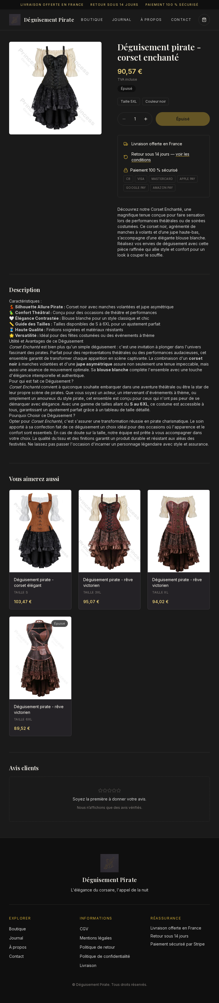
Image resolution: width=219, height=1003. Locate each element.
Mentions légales (96, 938)
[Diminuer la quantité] (124, 119)
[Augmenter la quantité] (145, 119)
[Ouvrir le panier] (204, 19)
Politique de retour (97, 947)
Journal (121, 19)
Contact (181, 19)
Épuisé (183, 118)
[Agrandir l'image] (55, 88)
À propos (151, 19)
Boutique (92, 19)
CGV (84, 928)
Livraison (88, 965)
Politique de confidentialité (105, 956)
